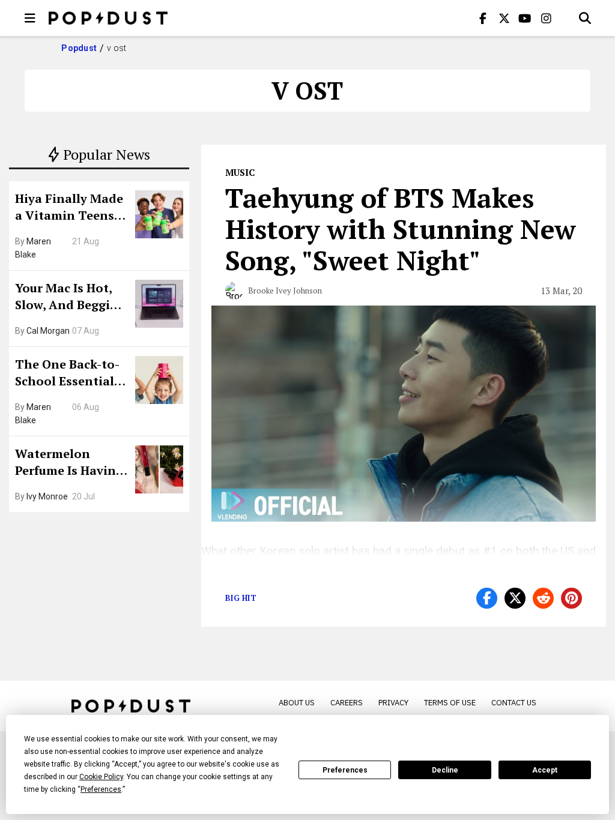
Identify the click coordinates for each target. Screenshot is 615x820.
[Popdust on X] (504, 18)
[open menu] (30, 18)
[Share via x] (515, 598)
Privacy (393, 703)
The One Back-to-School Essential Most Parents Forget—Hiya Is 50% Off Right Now (70, 374)
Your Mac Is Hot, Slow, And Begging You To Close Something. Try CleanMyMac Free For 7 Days (70, 298)
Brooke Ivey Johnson (285, 290)
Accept (544, 770)
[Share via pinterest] (571, 598)
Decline (445, 770)
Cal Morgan (48, 331)
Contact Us (513, 703)
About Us (297, 703)
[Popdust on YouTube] (525, 18)
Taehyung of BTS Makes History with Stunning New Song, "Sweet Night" (400, 228)
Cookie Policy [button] (101, 777)
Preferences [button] (100, 789)
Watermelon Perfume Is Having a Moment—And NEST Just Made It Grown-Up (69, 463)
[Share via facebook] (486, 598)
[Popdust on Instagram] (546, 18)
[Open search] (585, 18)
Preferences (345, 770)
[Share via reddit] (543, 598)
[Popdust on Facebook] (483, 18)
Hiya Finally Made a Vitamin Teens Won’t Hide (69, 208)
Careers (346, 703)
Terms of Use (450, 703)
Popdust (79, 48)
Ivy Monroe (47, 496)
